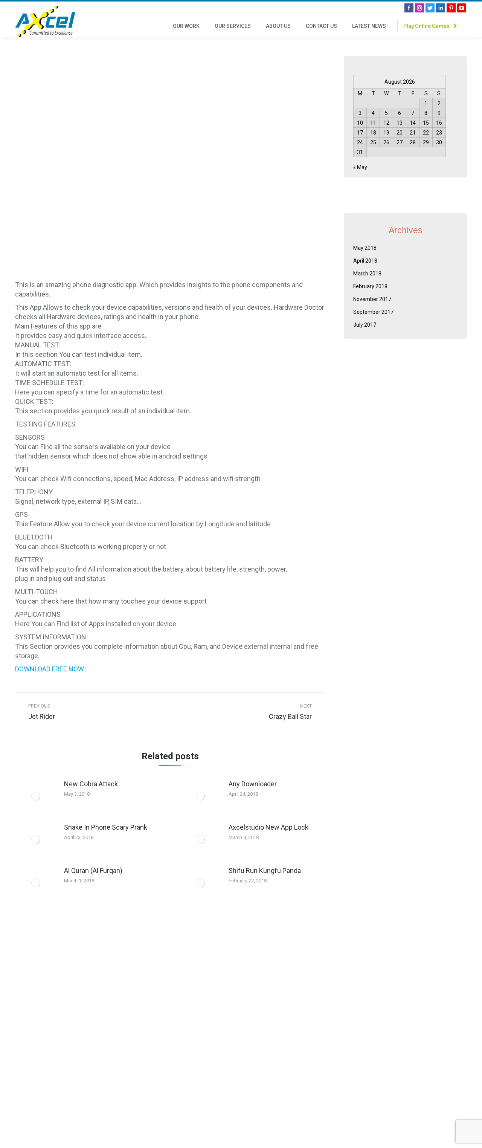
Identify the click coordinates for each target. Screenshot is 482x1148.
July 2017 (364, 325)
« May (360, 167)
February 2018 (370, 286)
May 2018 (365, 248)
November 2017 (372, 299)
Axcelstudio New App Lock (268, 827)
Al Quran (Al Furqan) (93, 870)
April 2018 (365, 261)
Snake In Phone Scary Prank (105, 827)
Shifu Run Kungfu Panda (265, 870)
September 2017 (373, 312)
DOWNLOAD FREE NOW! (50, 669)
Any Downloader (253, 784)
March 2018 (367, 274)
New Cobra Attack (91, 784)
